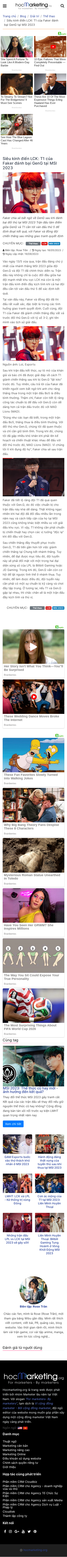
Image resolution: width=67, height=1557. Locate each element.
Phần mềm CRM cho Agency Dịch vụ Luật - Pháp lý (32, 1506)
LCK (44, 243)
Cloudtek (9, 1511)
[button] (25, 1427)
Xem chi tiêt (13, 1124)
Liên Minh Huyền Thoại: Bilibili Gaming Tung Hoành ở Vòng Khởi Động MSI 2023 (49, 1244)
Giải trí (34, 16)
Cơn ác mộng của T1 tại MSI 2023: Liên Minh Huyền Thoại (49, 1201)
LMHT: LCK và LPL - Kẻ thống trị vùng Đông (17, 1199)
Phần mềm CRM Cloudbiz (20, 1481)
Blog (23, 16)
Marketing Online (14, 1454)
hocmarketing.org (35, 1550)
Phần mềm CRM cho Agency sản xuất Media (33, 1500)
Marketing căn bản (15, 1445)
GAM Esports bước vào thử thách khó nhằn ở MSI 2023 (17, 1160)
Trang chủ (9, 16)
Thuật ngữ (9, 1441)
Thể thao (49, 16)
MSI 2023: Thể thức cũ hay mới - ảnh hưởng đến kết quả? (30, 1090)
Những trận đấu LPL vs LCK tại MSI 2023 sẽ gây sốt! (17, 1239)
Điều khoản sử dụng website (22, 1458)
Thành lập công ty (15, 1516)
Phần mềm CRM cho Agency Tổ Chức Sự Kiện (30, 1494)
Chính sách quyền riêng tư (20, 1462)
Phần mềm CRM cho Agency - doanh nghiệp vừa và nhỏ (33, 1487)
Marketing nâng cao (16, 1450)
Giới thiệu (9, 1467)
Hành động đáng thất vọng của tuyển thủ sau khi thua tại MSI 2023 (49, 1162)
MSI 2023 (54, 243)
